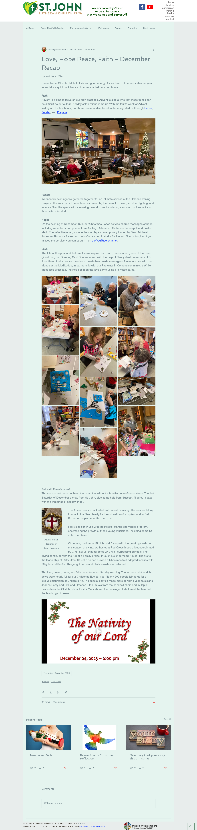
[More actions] (153, 49)
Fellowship (103, 28)
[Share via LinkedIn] (58, 692)
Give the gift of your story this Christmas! (147, 757)
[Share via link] (65, 692)
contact (170, 19)
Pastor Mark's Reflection (52, 28)
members (169, 16)
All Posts (30, 28)
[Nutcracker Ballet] (48, 737)
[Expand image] (60, 290)
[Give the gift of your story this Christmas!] (148, 737)
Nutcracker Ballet (42, 755)
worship (170, 10)
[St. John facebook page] (142, 7)
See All (167, 719)
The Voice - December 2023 (57, 673)
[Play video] (98, 631)
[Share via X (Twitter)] (50, 692)
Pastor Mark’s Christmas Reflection (96, 757)
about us (169, 5)
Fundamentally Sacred (81, 28)
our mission (168, 8)
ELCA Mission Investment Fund (92, 827)
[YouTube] (150, 7)
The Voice (132, 28)
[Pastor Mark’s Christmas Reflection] (98, 737)
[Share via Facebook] (43, 692)
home (171, 2)
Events (118, 28)
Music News (149, 28)
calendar (169, 13)
